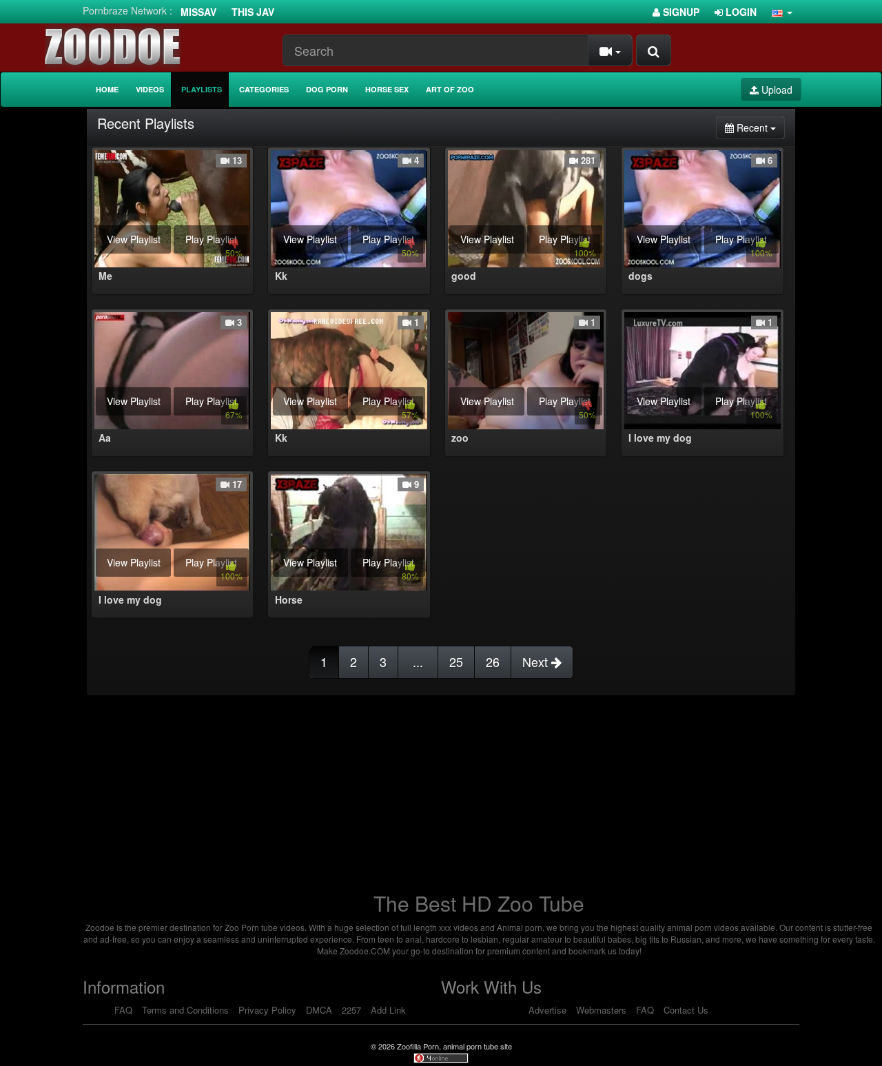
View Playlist (134, 239)
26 (493, 661)
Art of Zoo (450, 89)
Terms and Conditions (185, 1009)
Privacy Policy (267, 1009)
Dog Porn (327, 89)
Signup (679, 12)
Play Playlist (211, 239)
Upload (775, 89)
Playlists (201, 89)
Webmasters (601, 1009)
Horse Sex (387, 89)
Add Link (388, 1009)
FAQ (123, 1009)
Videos (150, 89)
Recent (759, 127)
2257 (351, 1009)
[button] (782, 11)
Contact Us (686, 1009)
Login (740, 12)
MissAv (198, 12)
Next (536, 661)
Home (107, 89)
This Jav (253, 12)
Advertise (547, 1009)
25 (456, 661)
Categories (264, 89)
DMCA (319, 1009)
